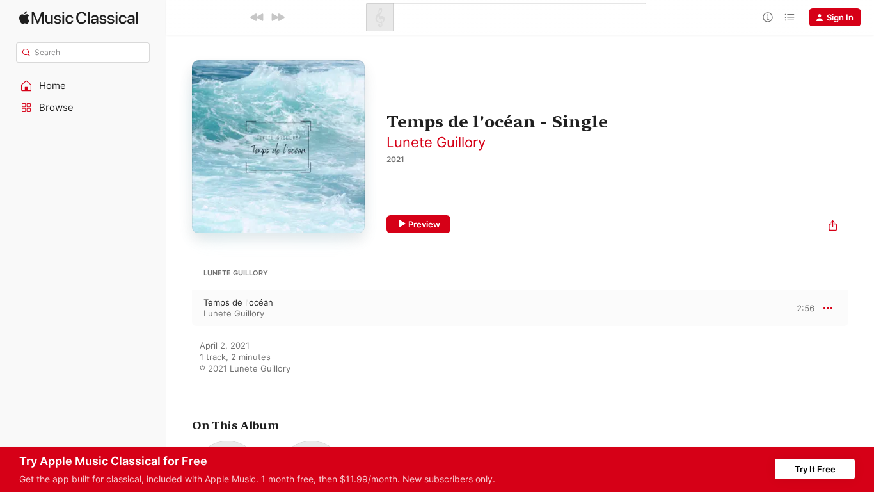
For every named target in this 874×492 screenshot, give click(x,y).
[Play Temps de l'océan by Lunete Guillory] (179, 308)
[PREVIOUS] (257, 17)
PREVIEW (800, 307)
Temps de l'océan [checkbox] (238, 302)
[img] (78, 17)
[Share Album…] (833, 227)
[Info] (768, 17)
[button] (83, 85)
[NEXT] (277, 17)
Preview (424, 224)
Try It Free (815, 469)
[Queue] (789, 17)
